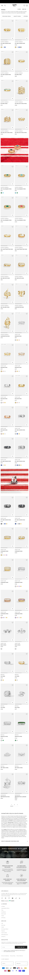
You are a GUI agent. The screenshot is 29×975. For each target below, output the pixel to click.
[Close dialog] (28, 480)
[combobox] (21, 489)
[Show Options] (27, 489)
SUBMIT (22, 491)
